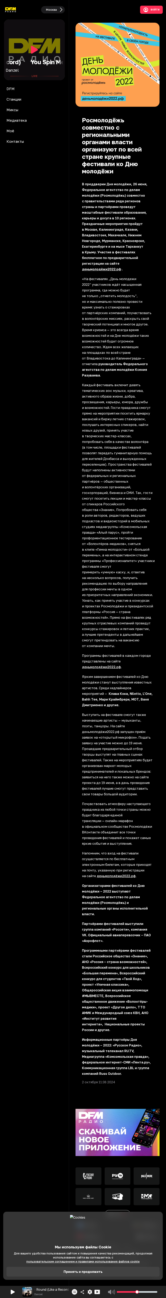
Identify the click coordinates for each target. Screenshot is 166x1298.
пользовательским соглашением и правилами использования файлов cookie (83, 1261)
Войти (155, 9)
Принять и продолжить (83, 1272)
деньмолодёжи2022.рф (101, 667)
